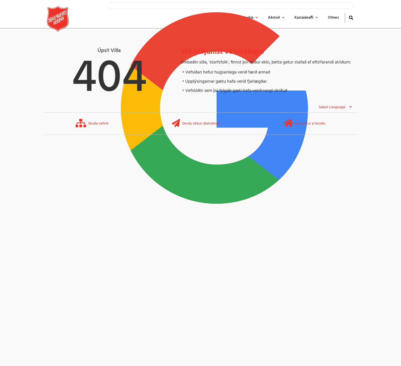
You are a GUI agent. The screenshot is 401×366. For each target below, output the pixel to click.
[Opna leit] (351, 18)
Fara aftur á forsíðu (310, 124)
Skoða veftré (98, 124)
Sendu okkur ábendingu (201, 124)
